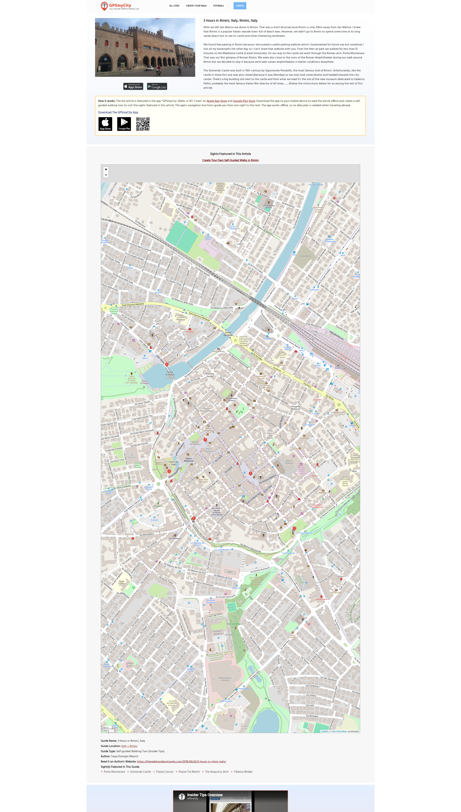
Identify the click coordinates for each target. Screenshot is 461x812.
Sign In (240, 6)
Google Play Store (244, 101)
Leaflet (324, 731)
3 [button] (205, 439)
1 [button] (193, 518)
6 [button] (166, 364)
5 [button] (294, 528)
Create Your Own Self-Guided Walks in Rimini (230, 160)
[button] (106, 169)
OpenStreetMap (339, 731)
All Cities (174, 6)
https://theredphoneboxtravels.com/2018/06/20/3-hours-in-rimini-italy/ (181, 761)
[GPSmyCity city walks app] (120, 6)
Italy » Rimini (129, 746)
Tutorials (218, 6)
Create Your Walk (196, 6)
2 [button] (169, 471)
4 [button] (250, 473)
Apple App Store (217, 101)
